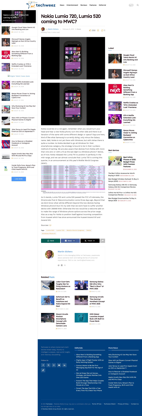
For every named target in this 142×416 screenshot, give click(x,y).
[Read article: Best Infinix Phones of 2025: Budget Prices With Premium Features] (115, 161)
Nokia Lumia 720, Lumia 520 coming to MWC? (15, 16)
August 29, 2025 (114, 189)
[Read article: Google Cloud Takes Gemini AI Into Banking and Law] (115, 58)
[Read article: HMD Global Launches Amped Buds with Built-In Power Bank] (81, 317)
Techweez (49, 404)
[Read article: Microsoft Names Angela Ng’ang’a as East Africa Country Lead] (115, 74)
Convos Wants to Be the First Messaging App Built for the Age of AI (89, 368)
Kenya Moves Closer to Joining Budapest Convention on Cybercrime (23, 96)
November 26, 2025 (127, 175)
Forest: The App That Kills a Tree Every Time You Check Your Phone (89, 389)
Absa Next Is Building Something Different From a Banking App (22, 54)
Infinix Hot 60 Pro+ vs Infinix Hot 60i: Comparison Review (122, 194)
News (62, 5)
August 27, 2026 (129, 142)
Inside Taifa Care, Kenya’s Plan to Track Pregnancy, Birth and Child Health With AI (23, 167)
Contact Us (135, 404)
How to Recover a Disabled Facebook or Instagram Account (22, 143)
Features (93, 5)
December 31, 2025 (130, 169)
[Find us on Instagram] (54, 365)
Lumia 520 (50, 230)
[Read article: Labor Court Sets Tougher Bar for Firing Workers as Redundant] (47, 285)
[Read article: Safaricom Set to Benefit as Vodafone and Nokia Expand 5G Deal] (47, 300)
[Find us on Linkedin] (64, 365)
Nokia (89, 230)
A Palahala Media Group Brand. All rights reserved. (57, 409)
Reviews (84, 5)
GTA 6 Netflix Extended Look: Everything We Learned (23, 83)
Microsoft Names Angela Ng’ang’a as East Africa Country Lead (24, 41)
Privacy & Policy (123, 404)
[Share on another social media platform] (102, 241)
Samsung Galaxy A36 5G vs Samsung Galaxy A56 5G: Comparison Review (122, 186)
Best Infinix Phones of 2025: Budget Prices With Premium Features (129, 162)
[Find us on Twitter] (48, 365)
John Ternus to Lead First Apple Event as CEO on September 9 (24, 130)
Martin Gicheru (53, 29)
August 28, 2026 (129, 65)
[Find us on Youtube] (59, 365)
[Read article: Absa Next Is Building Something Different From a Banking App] (115, 89)
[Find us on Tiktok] (43, 370)
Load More (19, 179)
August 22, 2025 (131, 195)
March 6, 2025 (95, 306)
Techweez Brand (109, 404)
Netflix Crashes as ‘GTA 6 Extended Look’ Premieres (21, 65)
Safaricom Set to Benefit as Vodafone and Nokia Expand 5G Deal (63, 301)
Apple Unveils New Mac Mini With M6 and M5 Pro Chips (22, 155)
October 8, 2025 (125, 181)
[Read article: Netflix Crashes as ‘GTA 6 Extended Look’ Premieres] (115, 106)
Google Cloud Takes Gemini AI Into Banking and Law (23, 28)
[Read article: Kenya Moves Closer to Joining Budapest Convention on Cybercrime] (115, 134)
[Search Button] (138, 5)
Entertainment (72, 5)
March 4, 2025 (62, 328)
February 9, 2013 (68, 29)
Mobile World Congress (75, 230)
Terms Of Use (96, 404)
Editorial (102, 5)
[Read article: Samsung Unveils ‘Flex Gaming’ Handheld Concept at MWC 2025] (81, 300)
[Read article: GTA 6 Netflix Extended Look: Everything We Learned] (115, 119)
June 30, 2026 (61, 291)
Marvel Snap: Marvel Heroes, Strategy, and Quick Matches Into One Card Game (89, 375)
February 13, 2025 (125, 200)
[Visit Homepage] (41, 5)
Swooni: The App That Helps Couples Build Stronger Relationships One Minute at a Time (90, 383)
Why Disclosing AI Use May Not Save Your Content (24, 107)
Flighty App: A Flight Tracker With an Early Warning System (90, 361)
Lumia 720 (60, 230)
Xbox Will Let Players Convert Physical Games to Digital (23, 119)
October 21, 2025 (62, 309)
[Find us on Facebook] (43, 365)
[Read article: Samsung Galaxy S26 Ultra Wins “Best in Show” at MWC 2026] (81, 285)
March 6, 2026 (95, 291)
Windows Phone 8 (48, 233)
